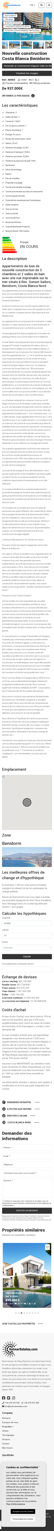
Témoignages (8, 1435)
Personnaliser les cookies (23, 1519)
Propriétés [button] (7, 1427)
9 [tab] (38, 1313)
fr (32, 5)
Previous (5, 26)
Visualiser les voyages (27, 73)
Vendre (5, 1431)
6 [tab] (29, 1313)
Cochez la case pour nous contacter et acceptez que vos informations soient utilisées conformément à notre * (26, 1203)
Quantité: (6, 918)
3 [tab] (21, 1313)
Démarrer (6, 1418)
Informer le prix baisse (16, 95)
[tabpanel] (27, 1275)
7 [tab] (32, 1313)
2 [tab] (18, 1313)
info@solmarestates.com (15, 1406)
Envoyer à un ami (17, 1115)
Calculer (27, 956)
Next (48, 26)
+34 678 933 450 (12, 1403)
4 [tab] (24, 1313)
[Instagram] (13, 1398)
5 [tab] (27, 1313)
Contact (5, 1444)
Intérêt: (5, 930)
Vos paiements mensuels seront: (18, 964)
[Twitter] (8, 1398)
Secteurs (6, 1439)
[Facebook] (3, 1398)
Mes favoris (7, 1448)
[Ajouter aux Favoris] (47, 1247)
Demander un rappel (19, 1102)
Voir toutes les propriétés (18, 1323)
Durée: (5, 942)
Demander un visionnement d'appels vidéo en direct (28, 66)
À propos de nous (10, 1422)
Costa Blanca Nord (19, 1122)
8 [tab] (35, 1313)
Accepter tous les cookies (23, 1511)
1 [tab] (16, 1313)
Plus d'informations (15, 1504)
